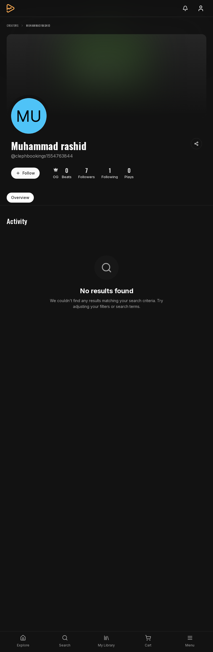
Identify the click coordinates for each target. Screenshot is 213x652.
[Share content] (196, 143)
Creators (12, 25)
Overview (20, 197)
